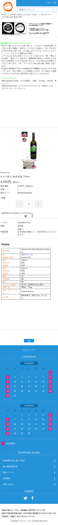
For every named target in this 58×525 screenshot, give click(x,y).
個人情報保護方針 (10, 466)
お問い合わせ (8, 484)
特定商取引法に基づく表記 (14, 461)
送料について (8, 472)
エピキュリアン (29, 350)
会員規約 (6, 478)
